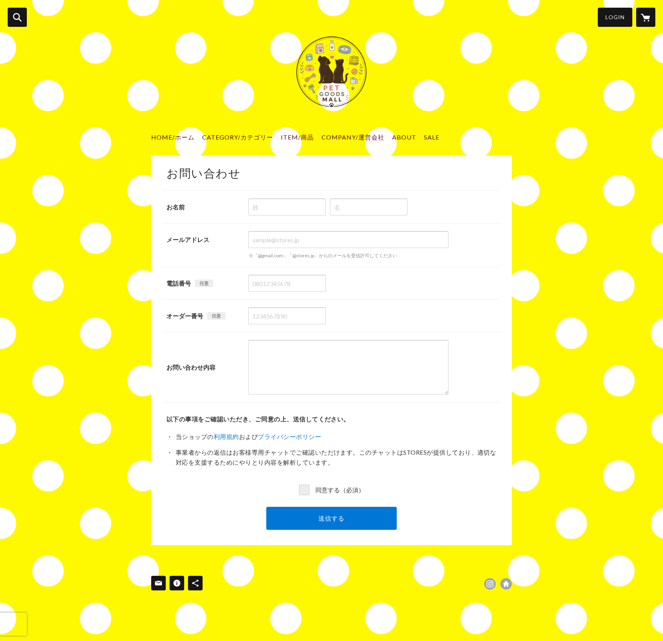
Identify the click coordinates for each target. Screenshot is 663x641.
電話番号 (179, 283)
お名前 (176, 206)
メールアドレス (188, 239)
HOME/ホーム (173, 137)
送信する (331, 518)
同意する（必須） (339, 489)
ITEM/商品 (297, 137)
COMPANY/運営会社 (353, 137)
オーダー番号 (185, 315)
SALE (431, 137)
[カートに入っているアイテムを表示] (645, 17)
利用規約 (226, 436)
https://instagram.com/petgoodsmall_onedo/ (490, 584)
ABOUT (404, 137)
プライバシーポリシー (289, 436)
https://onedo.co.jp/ (506, 584)
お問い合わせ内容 (191, 367)
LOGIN (615, 17)
